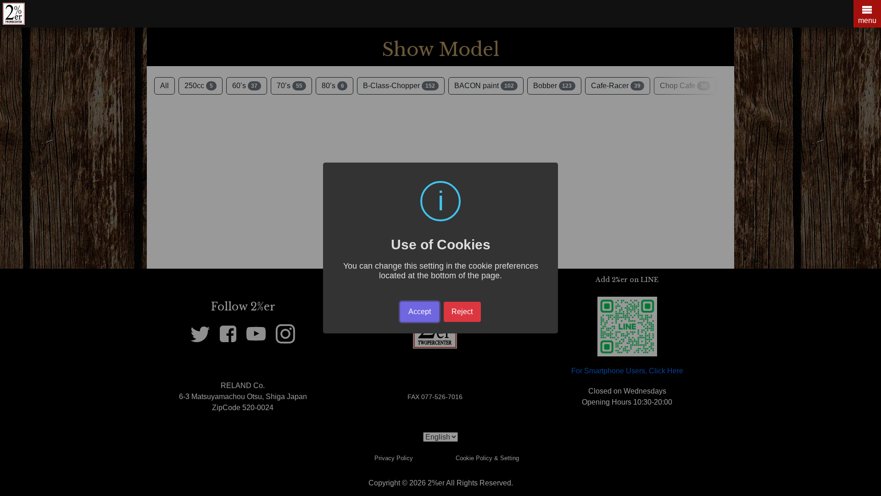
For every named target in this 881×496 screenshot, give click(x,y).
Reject (462, 312)
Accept (419, 312)
